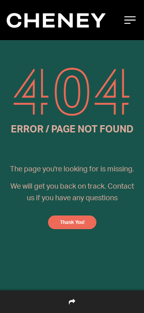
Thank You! (72, 222)
